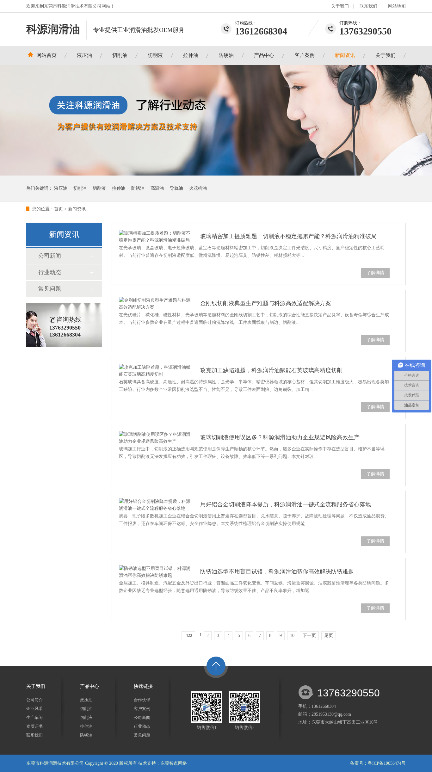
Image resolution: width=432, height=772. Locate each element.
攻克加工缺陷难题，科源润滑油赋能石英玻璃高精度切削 (271, 370)
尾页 (328, 635)
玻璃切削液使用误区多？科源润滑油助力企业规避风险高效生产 (280, 437)
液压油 (84, 55)
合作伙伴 (142, 699)
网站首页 (46, 55)
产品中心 (264, 55)
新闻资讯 (345, 55)
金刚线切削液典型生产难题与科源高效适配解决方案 (265, 303)
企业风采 (34, 708)
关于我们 (340, 6)
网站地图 (397, 6)
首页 (58, 209)
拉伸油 (190, 55)
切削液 (155, 55)
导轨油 (176, 188)
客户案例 (304, 55)
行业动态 (49, 272)
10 (292, 635)
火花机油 (198, 188)
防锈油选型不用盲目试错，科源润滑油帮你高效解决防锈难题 (277, 571)
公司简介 (34, 699)
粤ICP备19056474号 (387, 763)
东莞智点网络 (173, 763)
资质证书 (34, 726)
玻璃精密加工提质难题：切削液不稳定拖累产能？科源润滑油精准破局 (288, 236)
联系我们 (368, 6)
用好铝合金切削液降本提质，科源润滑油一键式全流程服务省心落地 (285, 504)
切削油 (119, 55)
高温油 (157, 188)
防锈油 (226, 55)
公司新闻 (49, 256)
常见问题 (49, 289)
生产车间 (34, 717)
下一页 (309, 635)
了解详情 (375, 272)
